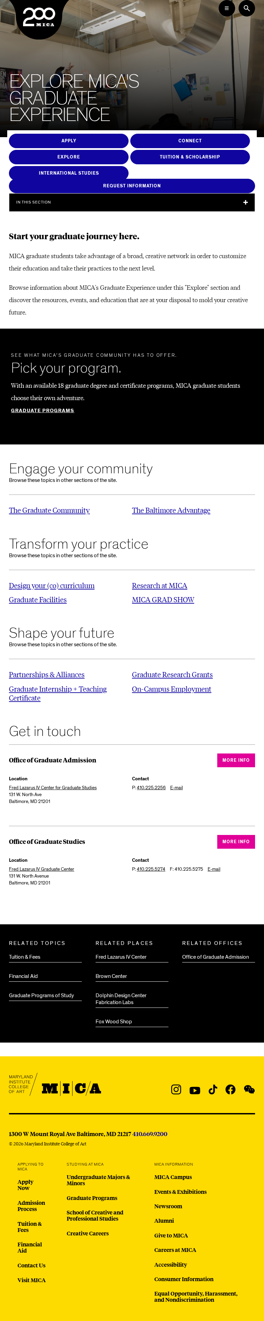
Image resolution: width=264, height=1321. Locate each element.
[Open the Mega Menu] (227, 8)
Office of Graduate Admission (215, 957)
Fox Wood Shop (114, 1021)
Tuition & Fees (24, 957)
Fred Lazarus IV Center (121, 957)
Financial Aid (23, 976)
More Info (236, 760)
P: (149, 788)
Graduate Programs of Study (41, 995)
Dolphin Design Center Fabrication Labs (121, 999)
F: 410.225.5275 (186, 869)
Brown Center (111, 976)
